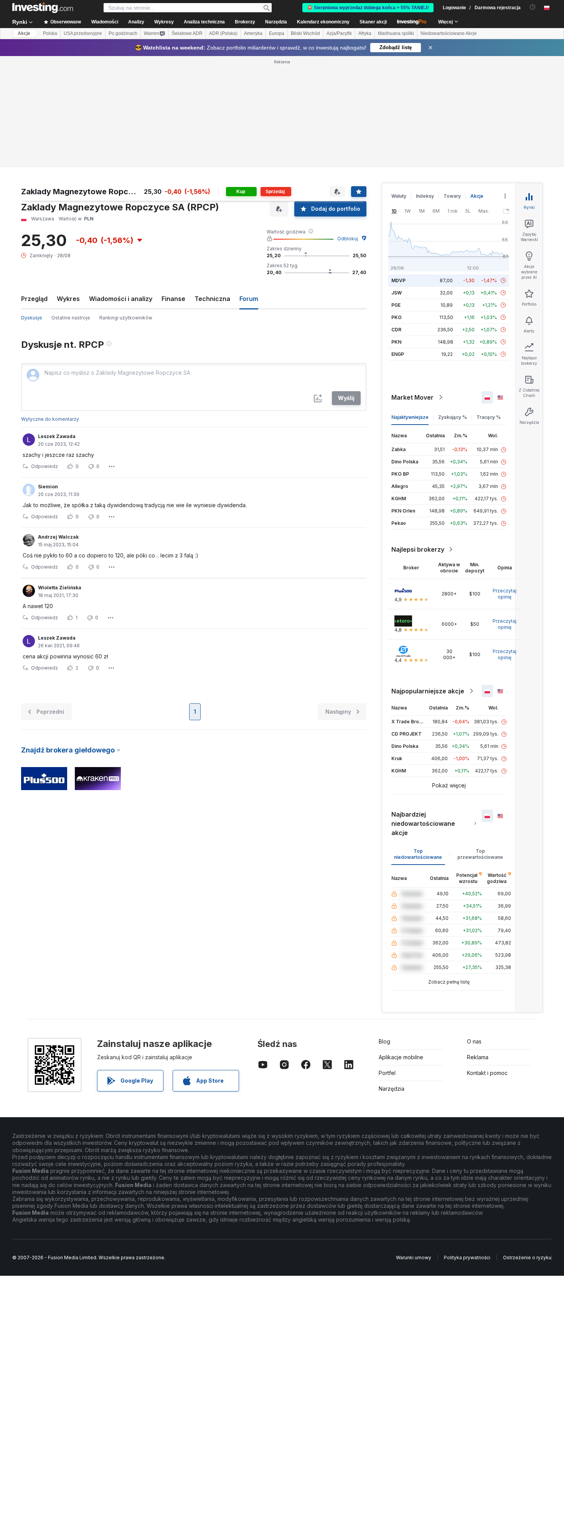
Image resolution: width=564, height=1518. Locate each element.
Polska (50, 33)
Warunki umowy (413, 1257)
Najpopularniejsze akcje (427, 691)
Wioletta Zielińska (59, 587)
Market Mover (412, 397)
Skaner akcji (373, 22)
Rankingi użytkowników (125, 318)
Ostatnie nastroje (70, 318)
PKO (396, 317)
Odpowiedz (44, 466)
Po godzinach (123, 33)
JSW (396, 293)
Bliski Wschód (305, 33)
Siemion (48, 486)
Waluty (398, 196)
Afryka (364, 33)
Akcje (24, 33)
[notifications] (532, 7)
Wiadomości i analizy (120, 299)
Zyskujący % (452, 417)
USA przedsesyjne (83, 33)
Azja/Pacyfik (339, 33)
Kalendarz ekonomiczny (323, 22)
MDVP (398, 280)
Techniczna (212, 299)
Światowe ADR (187, 33)
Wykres (68, 299)
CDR (396, 329)
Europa (276, 33)
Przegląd (34, 299)
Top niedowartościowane (418, 854)
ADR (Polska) (223, 33)
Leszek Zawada (57, 436)
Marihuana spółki (396, 33)
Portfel (387, 1073)
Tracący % (489, 417)
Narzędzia (391, 1088)
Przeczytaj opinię (504, 594)
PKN (396, 342)
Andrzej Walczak (58, 537)
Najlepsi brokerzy (417, 549)
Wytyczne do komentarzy (50, 419)
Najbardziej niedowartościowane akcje (423, 823)
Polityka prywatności (467, 1257)
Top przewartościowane (480, 854)
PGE (396, 305)
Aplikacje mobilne (401, 1057)
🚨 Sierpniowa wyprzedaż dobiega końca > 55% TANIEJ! (368, 7)
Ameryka (253, 33)
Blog (384, 1041)
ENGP (397, 354)
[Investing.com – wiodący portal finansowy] (42, 7)
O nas (474, 1041)
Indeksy (425, 196)
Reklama (477, 1057)
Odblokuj (347, 238)
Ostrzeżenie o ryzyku (527, 1257)
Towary (452, 196)
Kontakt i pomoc (487, 1073)
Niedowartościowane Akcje (449, 33)
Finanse (173, 299)
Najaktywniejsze (410, 417)
